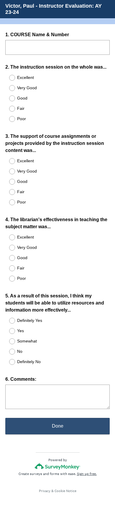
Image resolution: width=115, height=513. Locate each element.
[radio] (8, 78)
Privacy (44, 491)
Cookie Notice (65, 491)
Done (57, 425)
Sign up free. (87, 473)
